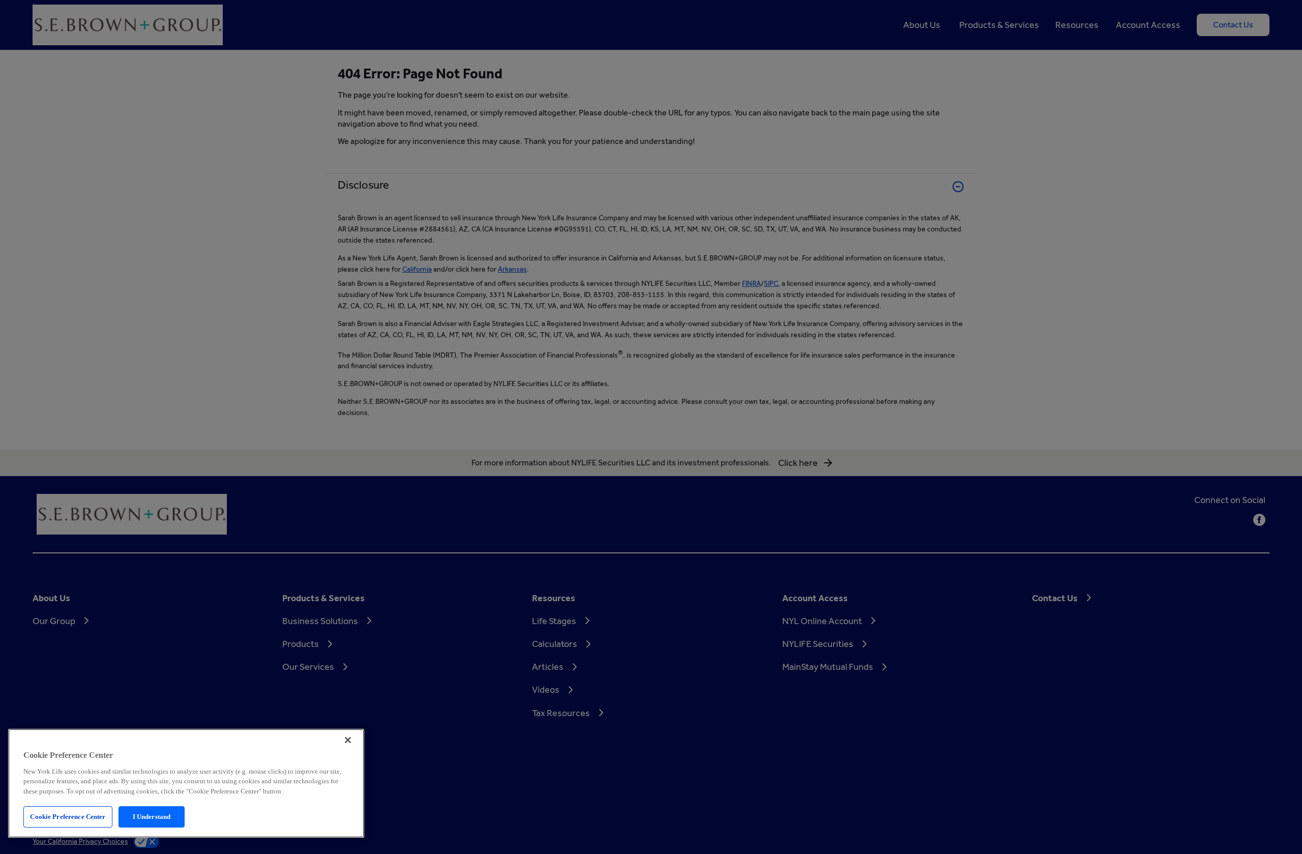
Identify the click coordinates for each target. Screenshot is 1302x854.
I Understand (152, 816)
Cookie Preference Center (67, 816)
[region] (186, 783)
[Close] (348, 740)
